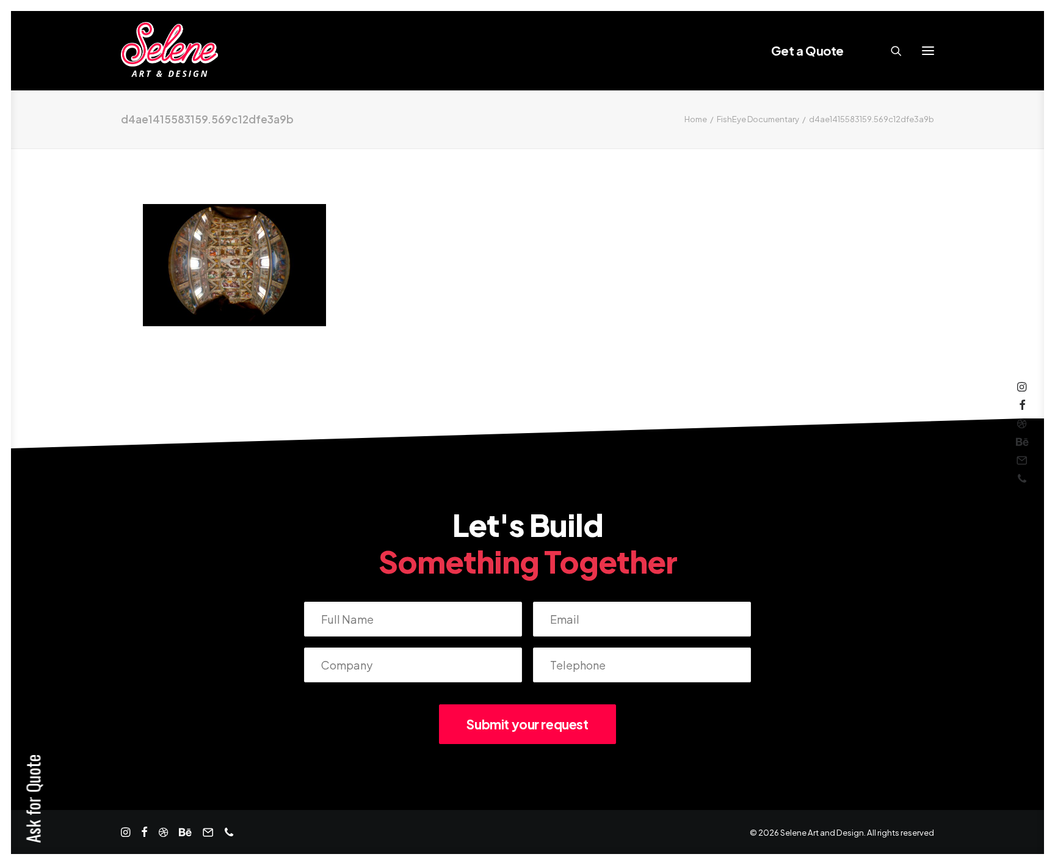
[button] (928, 50)
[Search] (891, 50)
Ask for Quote (33, 798)
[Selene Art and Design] (169, 50)
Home (695, 119)
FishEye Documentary (758, 119)
